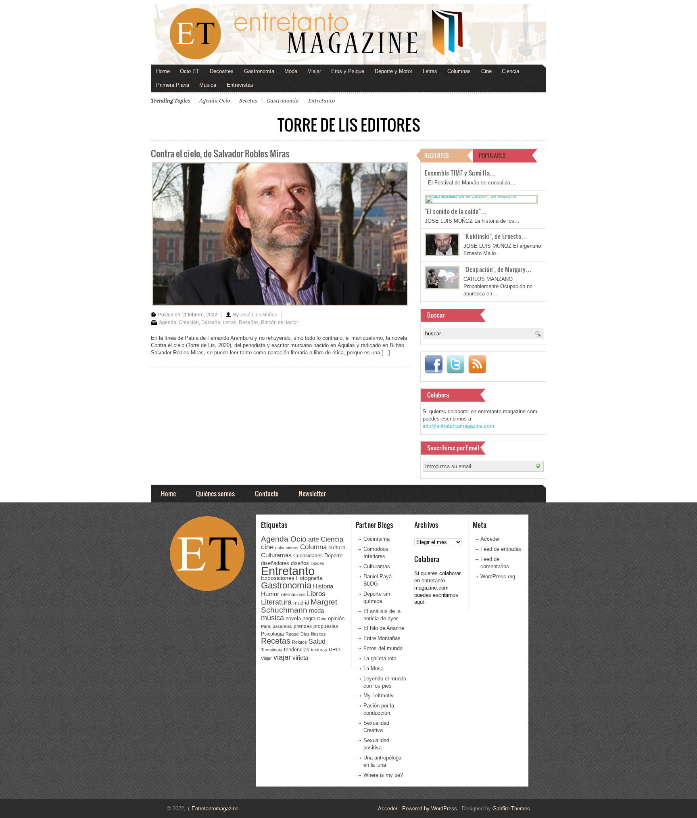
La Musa (373, 668)
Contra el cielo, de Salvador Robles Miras (220, 153)
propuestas (325, 626)
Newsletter (312, 493)
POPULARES (492, 155)
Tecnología (271, 649)
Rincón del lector (279, 322)
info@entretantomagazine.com (458, 426)
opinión (336, 618)
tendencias (296, 649)
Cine (486, 71)
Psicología (272, 634)
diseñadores (275, 563)
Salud (317, 641)
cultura (337, 547)
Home (163, 71)
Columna (313, 547)
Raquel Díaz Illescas (306, 634)
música (272, 618)
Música (207, 85)
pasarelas (282, 626)
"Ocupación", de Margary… (497, 269)
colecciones (286, 547)
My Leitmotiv (378, 695)
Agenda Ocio (214, 101)
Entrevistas (240, 85)
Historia (323, 586)
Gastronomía (259, 71)
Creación (189, 322)
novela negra (300, 618)
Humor (270, 593)
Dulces (317, 563)
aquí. (420, 602)
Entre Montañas (382, 638)
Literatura (276, 602)
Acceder (490, 539)
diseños (300, 563)
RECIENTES (436, 155)
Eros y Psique (347, 71)
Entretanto (321, 101)
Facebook (433, 364)
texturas (319, 649)
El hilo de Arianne (383, 628)
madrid (301, 603)
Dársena (210, 322)
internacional (293, 594)
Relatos (299, 642)
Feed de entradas (500, 549)
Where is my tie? (383, 775)
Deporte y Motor (393, 71)
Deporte (333, 556)
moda (316, 610)
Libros (316, 594)
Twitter (455, 364)
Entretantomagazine (212, 808)
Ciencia (510, 71)
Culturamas (276, 555)
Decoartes (222, 71)
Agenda (167, 322)
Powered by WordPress (429, 808)
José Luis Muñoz (258, 315)
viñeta (300, 657)
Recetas (248, 101)
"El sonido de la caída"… (456, 211)
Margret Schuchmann (299, 606)
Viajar (314, 71)
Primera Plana (172, 85)
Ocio (321, 618)
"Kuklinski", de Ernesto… (495, 236)
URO (334, 650)
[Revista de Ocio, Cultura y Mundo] (348, 34)
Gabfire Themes (511, 808)
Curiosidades (308, 556)
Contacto (267, 493)
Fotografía (309, 578)
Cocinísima (376, 539)
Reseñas (249, 322)
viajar (282, 657)
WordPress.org (497, 576)
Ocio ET (189, 71)
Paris (266, 626)
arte (313, 539)
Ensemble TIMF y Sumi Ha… (460, 172)
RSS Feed (477, 364)
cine (267, 547)
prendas (303, 626)
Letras (430, 71)
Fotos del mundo (383, 648)
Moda (290, 71)
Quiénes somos (215, 493)
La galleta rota (379, 658)
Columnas (459, 71)
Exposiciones (277, 578)
